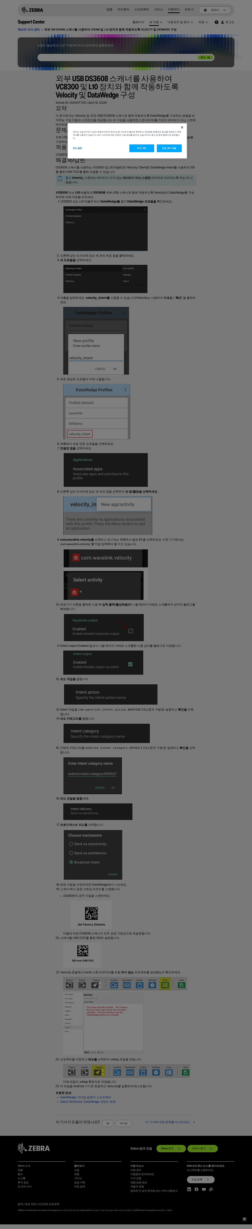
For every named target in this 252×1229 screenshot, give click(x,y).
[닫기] (182, 127)
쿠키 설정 (77, 148)
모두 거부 (141, 148)
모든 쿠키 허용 (169, 148)
